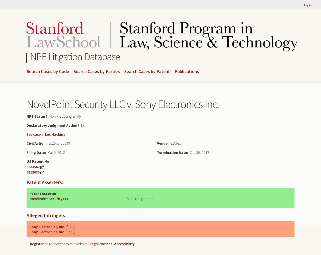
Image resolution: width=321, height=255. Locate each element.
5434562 (33, 166)
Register (37, 243)
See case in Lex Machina (46, 134)
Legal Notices (101, 243)
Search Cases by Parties (97, 71)
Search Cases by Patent (147, 71)
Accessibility (124, 243)
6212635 (33, 172)
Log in (308, 5)
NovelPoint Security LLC (49, 198)
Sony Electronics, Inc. (47, 226)
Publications (187, 71)
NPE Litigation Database (75, 56)
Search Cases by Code (48, 71)
